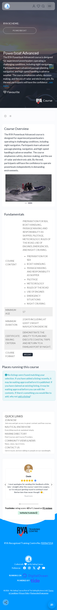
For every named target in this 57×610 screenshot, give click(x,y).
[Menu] (50, 6)
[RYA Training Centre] (28, 530)
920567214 (47, 543)
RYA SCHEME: (11, 23)
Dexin (28, 476)
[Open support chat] (52, 605)
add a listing (24, 396)
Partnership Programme (39, 593)
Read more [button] (29, 496)
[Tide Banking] (28, 580)
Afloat (27, 354)
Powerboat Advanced (21, 53)
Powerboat (20, 30)
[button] (8, 189)
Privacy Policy (24, 593)
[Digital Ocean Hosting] (28, 575)
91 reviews (47, 508)
